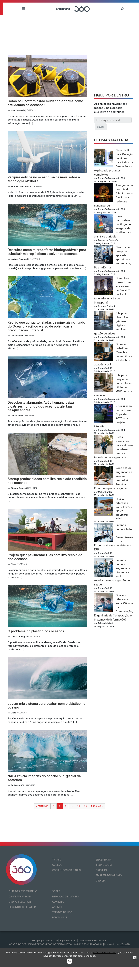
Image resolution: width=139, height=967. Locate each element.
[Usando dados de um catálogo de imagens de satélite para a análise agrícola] (103, 224)
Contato (58, 901)
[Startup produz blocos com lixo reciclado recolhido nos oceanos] (47, 473)
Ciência (100, 880)
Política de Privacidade (104, 952)
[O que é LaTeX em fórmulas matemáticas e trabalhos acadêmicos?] (103, 352)
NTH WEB (125, 944)
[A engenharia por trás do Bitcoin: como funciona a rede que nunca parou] (103, 193)
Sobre (56, 891)
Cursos (57, 864)
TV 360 (56, 859)
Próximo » (97, 806)
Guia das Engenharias (23, 891)
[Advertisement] (113, 72)
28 (78, 806)
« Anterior (42, 806)
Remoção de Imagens (66, 896)
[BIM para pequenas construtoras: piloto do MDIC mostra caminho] (103, 383)
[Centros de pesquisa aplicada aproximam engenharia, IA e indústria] (103, 255)
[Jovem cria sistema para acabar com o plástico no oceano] (47, 698)
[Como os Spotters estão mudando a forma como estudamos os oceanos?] (47, 95)
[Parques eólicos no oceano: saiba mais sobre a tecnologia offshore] (47, 172)
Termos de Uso (62, 912)
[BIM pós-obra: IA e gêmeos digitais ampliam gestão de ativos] (103, 321)
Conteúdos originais (66, 870)
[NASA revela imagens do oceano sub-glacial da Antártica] (47, 771)
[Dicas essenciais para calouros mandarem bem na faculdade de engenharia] (103, 445)
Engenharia (103, 859)
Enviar (100, 126)
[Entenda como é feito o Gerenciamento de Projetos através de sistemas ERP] (103, 533)
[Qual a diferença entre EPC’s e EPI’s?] (103, 507)
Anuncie (57, 907)
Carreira (101, 870)
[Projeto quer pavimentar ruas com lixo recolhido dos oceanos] (47, 549)
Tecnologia (104, 864)
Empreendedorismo (109, 875)
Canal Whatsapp (20, 896)
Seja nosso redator (22, 907)
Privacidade (60, 917)
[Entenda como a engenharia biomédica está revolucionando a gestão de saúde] (103, 568)
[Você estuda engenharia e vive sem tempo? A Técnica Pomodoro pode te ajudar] (103, 476)
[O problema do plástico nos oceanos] (47, 626)
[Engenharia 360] (73, 8)
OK (69, 961)
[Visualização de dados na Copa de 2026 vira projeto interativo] (103, 414)
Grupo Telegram (20, 901)
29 (85, 806)
